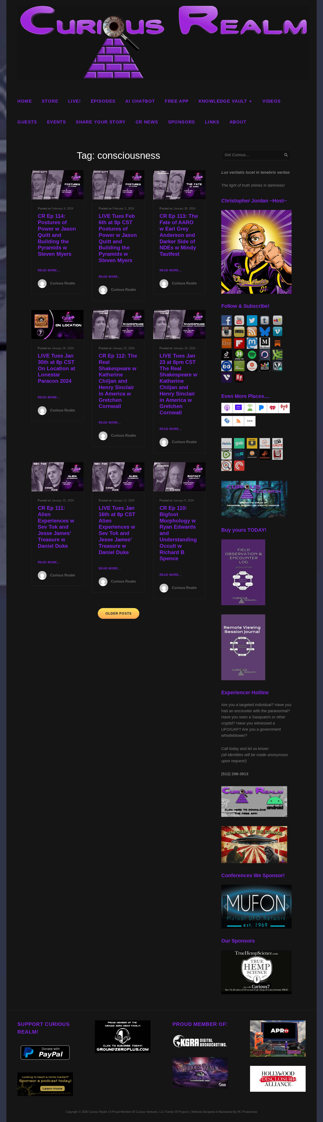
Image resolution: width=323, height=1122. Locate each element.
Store (50, 101)
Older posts (118, 613)
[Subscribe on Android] (250, 408)
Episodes (103, 101)
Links (212, 122)
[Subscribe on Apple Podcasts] (227, 408)
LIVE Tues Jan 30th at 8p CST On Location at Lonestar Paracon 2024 (56, 368)
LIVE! (74, 101)
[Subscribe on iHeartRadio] (272, 408)
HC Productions (248, 1111)
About (237, 122)
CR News (147, 122)
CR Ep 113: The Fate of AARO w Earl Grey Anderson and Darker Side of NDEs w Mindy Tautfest (179, 235)
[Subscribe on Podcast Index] (284, 408)
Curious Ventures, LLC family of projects (162, 1111)
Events (56, 122)
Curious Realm (62, 283)
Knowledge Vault (223, 101)
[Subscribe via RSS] (238, 421)
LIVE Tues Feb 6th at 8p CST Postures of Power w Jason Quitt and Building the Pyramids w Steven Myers (118, 238)
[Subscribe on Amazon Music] (238, 408)
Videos (271, 101)
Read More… (49, 270)
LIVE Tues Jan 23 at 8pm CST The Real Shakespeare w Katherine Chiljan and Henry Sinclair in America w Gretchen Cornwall (178, 384)
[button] (225, 907)
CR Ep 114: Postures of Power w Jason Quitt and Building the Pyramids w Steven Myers (57, 235)
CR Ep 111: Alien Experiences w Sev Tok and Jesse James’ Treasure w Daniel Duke (56, 527)
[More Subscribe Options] (250, 421)
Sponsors (181, 122)
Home (24, 101)
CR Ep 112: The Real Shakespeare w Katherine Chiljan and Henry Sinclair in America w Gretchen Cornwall (118, 381)
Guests (27, 122)
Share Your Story (101, 122)
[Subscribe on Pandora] (261, 408)
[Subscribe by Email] (227, 421)
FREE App (177, 101)
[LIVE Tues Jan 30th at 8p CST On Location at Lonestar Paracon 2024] (57, 324)
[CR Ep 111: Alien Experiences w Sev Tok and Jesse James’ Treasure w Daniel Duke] (57, 476)
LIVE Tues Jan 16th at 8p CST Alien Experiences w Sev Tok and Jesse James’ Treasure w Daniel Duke (117, 530)
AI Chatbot (140, 101)
